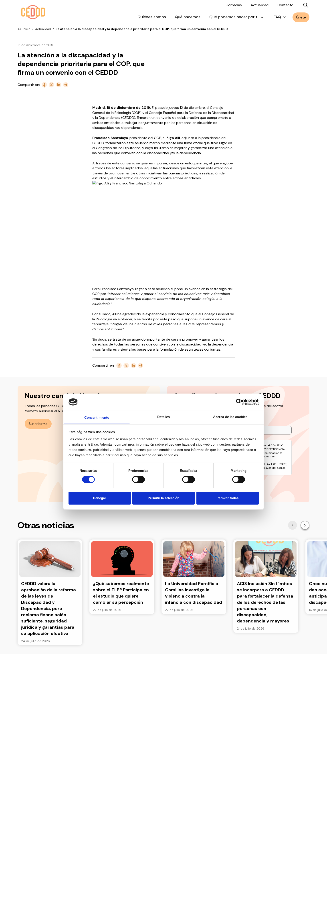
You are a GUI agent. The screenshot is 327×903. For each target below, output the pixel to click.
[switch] (138, 479)
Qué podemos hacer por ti (233, 17)
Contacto (285, 5)
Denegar (99, 498)
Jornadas (234, 5)
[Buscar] (305, 5)
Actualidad (259, 5)
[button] (292, 525)
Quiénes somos (151, 17)
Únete (301, 17)
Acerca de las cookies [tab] (230, 416)
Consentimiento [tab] (96, 417)
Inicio (26, 29)
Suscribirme (38, 423)
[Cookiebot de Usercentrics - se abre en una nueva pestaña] (239, 402)
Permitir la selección (163, 498)
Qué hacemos (187, 17)
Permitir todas (227, 498)
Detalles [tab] (163, 416)
